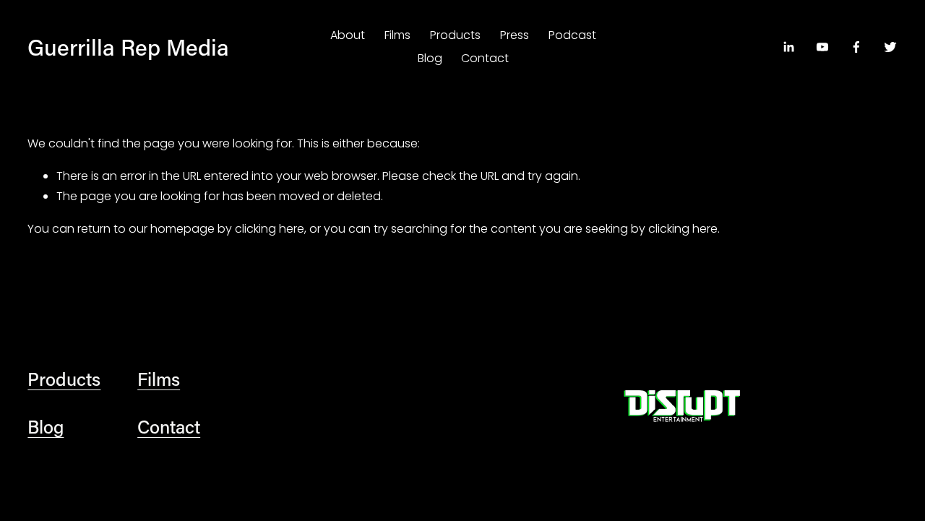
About (347, 35)
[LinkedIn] (788, 47)
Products (455, 35)
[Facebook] (856, 47)
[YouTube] (822, 47)
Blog (430, 58)
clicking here (269, 228)
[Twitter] (890, 47)
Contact (485, 58)
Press (514, 35)
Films (397, 35)
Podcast (572, 35)
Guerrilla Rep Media (128, 46)
